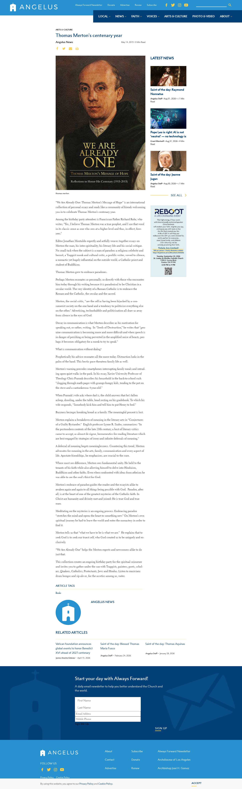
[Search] (230, 5)
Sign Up (161, 728)
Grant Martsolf (157, 141)
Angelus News (64, 42)
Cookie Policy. (105, 783)
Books (58, 592)
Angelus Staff (156, 98)
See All (176, 195)
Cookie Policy (62, 777)
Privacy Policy (86, 783)
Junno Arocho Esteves (65, 658)
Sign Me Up (82, 723)
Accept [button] (197, 783)
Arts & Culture (64, 29)
